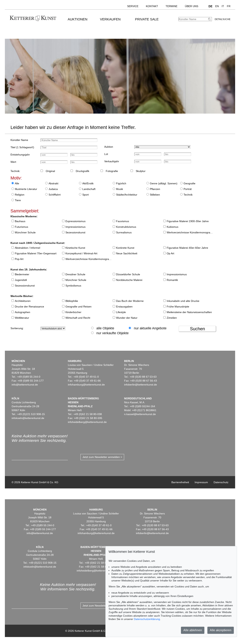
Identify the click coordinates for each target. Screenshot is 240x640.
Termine (171, 6)
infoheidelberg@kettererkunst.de (87, 421)
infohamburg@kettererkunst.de (86, 384)
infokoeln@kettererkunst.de (28, 418)
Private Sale (147, 19)
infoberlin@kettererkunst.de (140, 384)
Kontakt (152, 6)
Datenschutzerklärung (147, 619)
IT (223, 6)
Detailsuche (222, 19)
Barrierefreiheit (180, 482)
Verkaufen (110, 19)
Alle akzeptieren (220, 630)
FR (228, 6)
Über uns (191, 6)
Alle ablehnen (192, 630)
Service (132, 6)
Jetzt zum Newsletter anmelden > (102, 456)
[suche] (210, 19)
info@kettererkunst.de (25, 384)
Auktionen (77, 19)
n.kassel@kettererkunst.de (140, 414)
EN (217, 6)
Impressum (201, 482)
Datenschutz (221, 482)
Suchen (197, 328)
